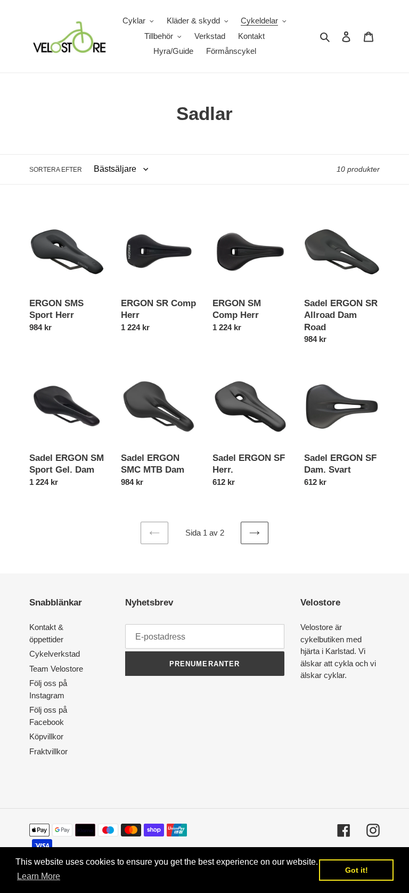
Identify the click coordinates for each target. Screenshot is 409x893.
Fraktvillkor (48, 751)
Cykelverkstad (54, 653)
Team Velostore (56, 668)
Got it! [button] (356, 870)
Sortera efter (55, 169)
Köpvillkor (46, 736)
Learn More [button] (38, 876)
